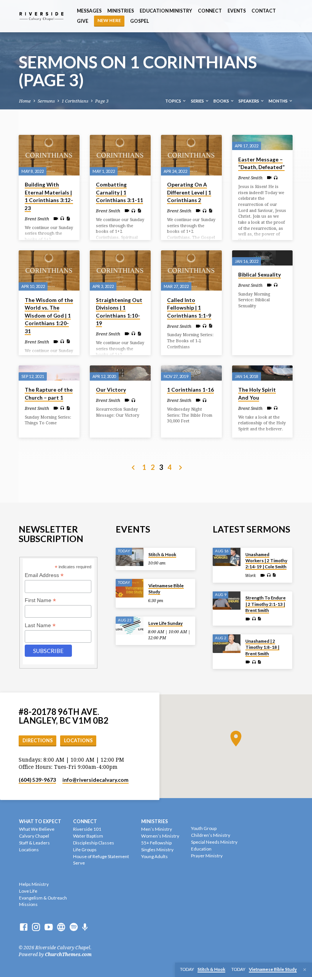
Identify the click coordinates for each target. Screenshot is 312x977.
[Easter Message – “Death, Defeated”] (262, 142)
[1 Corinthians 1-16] (191, 373)
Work (250, 575)
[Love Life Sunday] (129, 626)
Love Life (28, 891)
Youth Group (203, 828)
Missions (28, 904)
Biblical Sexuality (259, 275)
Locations (78, 740)
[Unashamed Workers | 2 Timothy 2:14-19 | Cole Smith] (226, 557)
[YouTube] (49, 927)
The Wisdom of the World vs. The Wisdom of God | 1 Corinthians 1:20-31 (49, 315)
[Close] (304, 969)
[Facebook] (24, 927)
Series (198, 100)
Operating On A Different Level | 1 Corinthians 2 (189, 192)
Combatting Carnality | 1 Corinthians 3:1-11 (119, 192)
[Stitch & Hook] (129, 557)
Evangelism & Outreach (43, 898)
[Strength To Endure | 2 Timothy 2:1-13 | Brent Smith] (226, 600)
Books (221, 100)
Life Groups (85, 849)
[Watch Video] (56, 218)
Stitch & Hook (162, 554)
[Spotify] (74, 927)
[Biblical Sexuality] (262, 258)
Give (82, 21)
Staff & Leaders (34, 843)
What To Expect (40, 821)
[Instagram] (36, 927)
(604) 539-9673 (37, 780)
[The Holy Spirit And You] (262, 373)
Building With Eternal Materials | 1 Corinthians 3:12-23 (49, 196)
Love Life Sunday (165, 623)
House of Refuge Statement (101, 856)
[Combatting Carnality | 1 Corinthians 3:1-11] (120, 155)
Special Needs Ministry (214, 842)
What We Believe (36, 829)
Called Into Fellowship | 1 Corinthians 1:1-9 (189, 308)
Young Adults (154, 856)
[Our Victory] (120, 373)
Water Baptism (88, 836)
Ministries (120, 11)
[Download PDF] (68, 218)
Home (25, 101)
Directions (37, 740)
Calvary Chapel (34, 836)
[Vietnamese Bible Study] (129, 588)
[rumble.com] (61, 927)
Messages (89, 11)
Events (237, 11)
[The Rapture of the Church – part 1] (49, 373)
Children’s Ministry (210, 835)
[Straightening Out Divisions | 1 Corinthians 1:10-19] (120, 270)
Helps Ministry (34, 884)
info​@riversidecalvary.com (95, 780)
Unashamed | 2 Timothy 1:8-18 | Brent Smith (262, 647)
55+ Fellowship (156, 843)
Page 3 (101, 101)
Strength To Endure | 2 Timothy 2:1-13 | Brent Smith (265, 604)
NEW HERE (109, 20)
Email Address (44, 575)
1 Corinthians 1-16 (190, 390)
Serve (79, 863)
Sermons (46, 101)
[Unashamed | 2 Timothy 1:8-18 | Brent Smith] (226, 643)
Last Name (40, 625)
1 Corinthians (75, 101)
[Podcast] (85, 927)
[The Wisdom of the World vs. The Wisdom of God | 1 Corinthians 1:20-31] (49, 270)
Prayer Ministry (207, 855)
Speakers (249, 100)
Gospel (139, 21)
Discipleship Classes (93, 843)
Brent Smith (37, 218)
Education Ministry (166, 11)
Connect (210, 11)
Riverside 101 (87, 829)
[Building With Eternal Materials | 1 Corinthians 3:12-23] (49, 155)
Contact (264, 11)
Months (278, 100)
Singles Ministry (157, 849)
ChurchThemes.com (68, 954)
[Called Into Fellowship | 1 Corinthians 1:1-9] (191, 270)
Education (201, 849)
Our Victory (111, 390)
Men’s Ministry (156, 829)
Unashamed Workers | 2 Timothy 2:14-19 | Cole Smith (266, 560)
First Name (40, 600)
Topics (173, 100)
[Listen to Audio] (62, 218)
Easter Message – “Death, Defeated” (261, 164)
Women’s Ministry (160, 836)
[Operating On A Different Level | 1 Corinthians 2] (191, 155)
